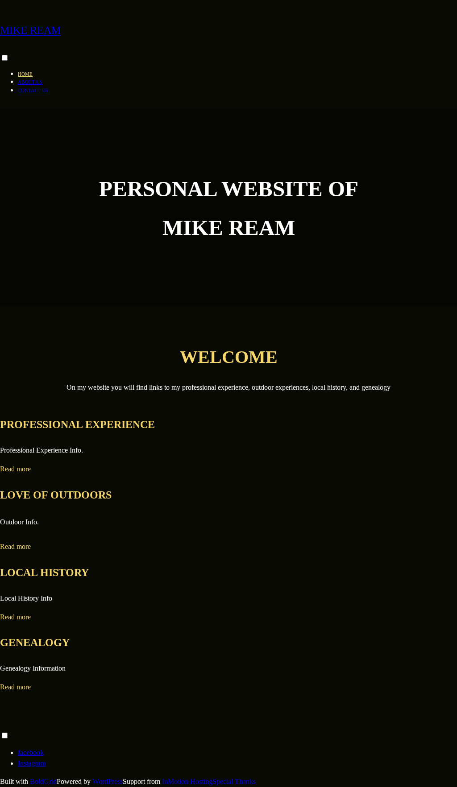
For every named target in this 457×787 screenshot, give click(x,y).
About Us (30, 82)
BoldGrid (43, 781)
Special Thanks (234, 781)
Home (25, 74)
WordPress (107, 781)
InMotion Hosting (187, 781)
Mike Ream (30, 30)
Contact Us (33, 90)
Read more (15, 469)
